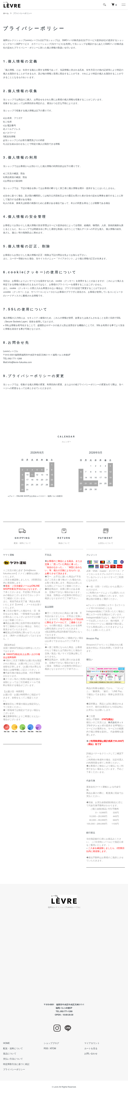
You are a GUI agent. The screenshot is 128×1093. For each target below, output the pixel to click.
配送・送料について (13, 1048)
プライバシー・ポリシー (26, 47)
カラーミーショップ (41, 43)
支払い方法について (13, 1058)
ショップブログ (51, 1043)
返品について (9, 1053)
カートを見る (90, 1048)
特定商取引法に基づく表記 (16, 1064)
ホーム (6, 13)
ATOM (53, 1048)
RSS (46, 1048)
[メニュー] (123, 4)
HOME (6, 1043)
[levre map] (64, 955)
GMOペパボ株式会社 (72, 40)
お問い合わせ (90, 1053)
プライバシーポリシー (14, 1069)
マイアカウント (92, 1043)
